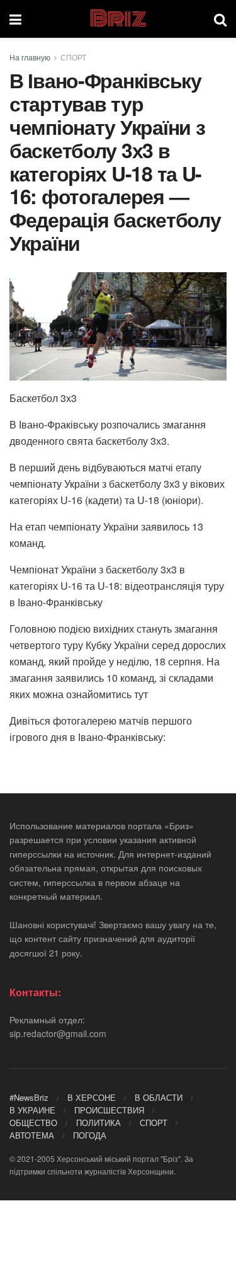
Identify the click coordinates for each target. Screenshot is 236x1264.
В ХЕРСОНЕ (91, 1097)
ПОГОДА (89, 1135)
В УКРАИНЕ (32, 1110)
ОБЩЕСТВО (33, 1123)
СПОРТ (73, 57)
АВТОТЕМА (31, 1135)
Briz (117, 19)
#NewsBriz (28, 1097)
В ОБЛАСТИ (159, 1097)
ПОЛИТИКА (98, 1123)
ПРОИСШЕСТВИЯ (109, 1110)
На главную (29, 57)
